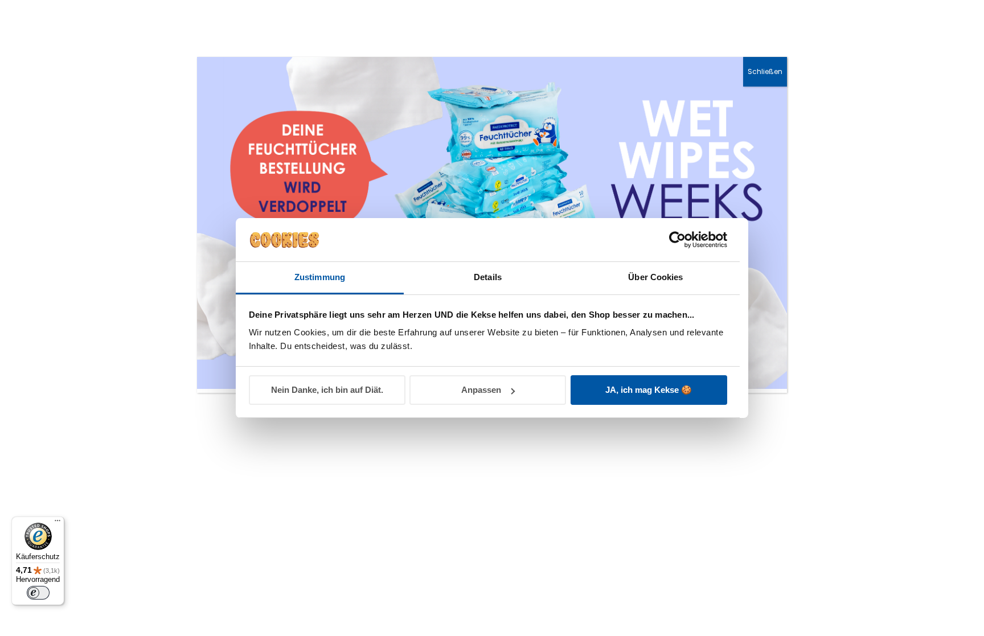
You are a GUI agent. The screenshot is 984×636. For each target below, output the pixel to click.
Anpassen (481, 390)
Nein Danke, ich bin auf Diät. (327, 390)
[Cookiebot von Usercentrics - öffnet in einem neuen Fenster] (677, 239)
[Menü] (57, 523)
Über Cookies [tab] (655, 277)
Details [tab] (488, 277)
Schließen (765, 71)
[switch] (38, 593)
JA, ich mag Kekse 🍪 (648, 390)
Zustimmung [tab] (319, 277)
